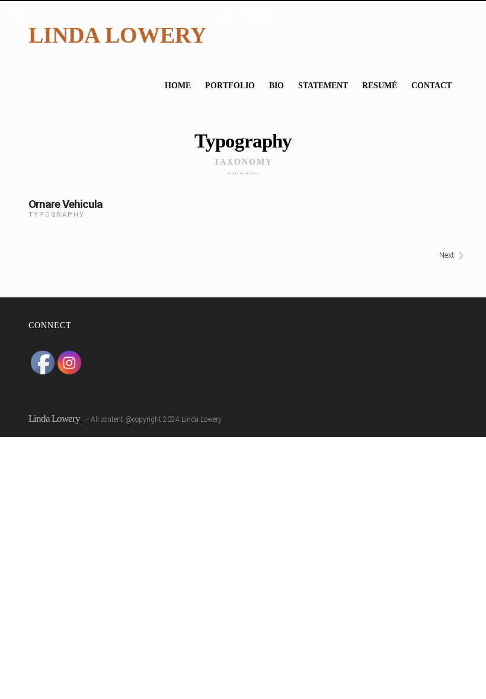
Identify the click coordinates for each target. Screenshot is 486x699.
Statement (323, 85)
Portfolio (230, 85)
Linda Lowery (117, 35)
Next (446, 255)
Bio (276, 85)
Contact (431, 85)
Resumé (379, 85)
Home (178, 85)
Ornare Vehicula (65, 204)
